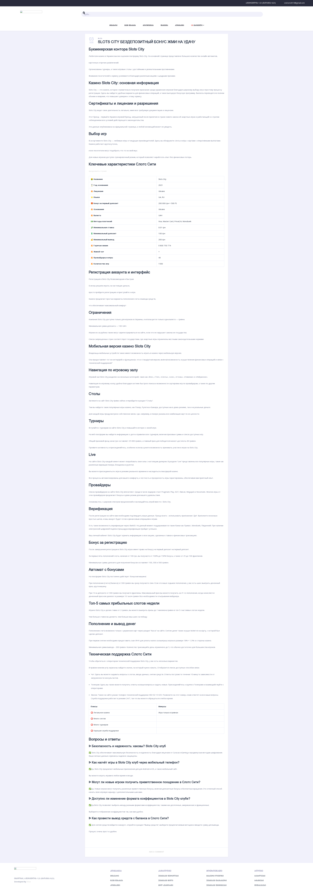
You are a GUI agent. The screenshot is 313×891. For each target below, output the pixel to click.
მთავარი (114, 876)
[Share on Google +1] (169, 841)
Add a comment (156, 852)
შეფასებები (260, 885)
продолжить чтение (98, 171)
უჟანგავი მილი (165, 880)
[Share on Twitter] (131, 841)
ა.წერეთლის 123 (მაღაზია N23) (261, 3)
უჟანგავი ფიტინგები (216, 885)
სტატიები (259, 880)
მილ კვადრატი (165, 885)
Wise (29, 881)
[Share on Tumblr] (194, 841)
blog (100, 38)
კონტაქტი (115, 885)
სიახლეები (259, 876)
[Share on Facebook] (119, 841)
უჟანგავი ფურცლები (168, 876)
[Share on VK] (144, 841)
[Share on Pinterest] (156, 841)
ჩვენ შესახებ (116, 880)
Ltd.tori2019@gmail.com (294, 3)
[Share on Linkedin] (181, 841)
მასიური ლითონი (215, 876)
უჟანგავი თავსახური (216, 880)
